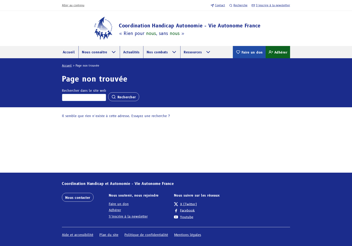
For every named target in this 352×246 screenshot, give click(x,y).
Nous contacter (77, 198)
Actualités (131, 52)
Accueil (69, 52)
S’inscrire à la (273, 5)
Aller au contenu (73, 5)
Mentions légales (187, 235)
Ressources (193, 52)
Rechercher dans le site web (84, 91)
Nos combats (157, 52)
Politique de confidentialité (146, 235)
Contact (220, 5)
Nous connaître (94, 52)
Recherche (240, 5)
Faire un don (252, 52)
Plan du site (108, 235)
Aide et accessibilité (77, 235)
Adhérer (280, 52)
